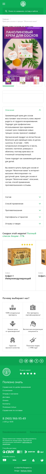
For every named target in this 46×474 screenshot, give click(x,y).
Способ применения (14, 203)
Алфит (7, 273)
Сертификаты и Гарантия (16, 217)
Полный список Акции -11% (19, 235)
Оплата (5, 400)
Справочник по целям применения (17, 387)
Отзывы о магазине (10, 394)
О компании (7, 390)
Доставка (6, 397)
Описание (9, 110)
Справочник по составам (12, 410)
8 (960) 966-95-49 (14, 418)
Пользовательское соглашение (14, 432)
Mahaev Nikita (26, 471)
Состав (8, 197)
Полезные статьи (9, 407)
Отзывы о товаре (12, 223)
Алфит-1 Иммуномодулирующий (18, 277)
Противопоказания (13, 210)
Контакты (6, 404)
